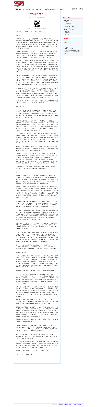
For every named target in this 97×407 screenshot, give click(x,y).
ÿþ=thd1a (66, 53)
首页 (17, 9)
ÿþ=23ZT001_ (67, 34)
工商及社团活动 (51, 9)
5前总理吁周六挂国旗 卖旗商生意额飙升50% (73, 50)
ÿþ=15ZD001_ (67, 28)
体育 (57, 9)
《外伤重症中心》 (67, 23)
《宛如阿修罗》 (67, 31)
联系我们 (80, 404)
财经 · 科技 (38, 9)
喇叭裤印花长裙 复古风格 (69, 29)
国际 (30, 9)
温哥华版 (75, 8)
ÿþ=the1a (66, 45)
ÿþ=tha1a (66, 47)
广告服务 (75, 404)
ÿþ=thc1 (65, 41)
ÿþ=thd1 (65, 44)
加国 (20, 9)
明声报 (60, 404)
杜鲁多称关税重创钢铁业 (69, 48)
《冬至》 (66, 21)
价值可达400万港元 (68, 25)
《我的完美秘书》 (67, 32)
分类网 (61, 9)
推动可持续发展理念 (68, 20)
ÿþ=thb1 (65, 42)
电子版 (80, 8)
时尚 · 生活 (44, 9)
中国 (23, 9)
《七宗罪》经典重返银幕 (69, 26)
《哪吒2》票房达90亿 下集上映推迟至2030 (73, 52)
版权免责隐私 (68, 404)
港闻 (27, 9)
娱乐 (33, 9)
